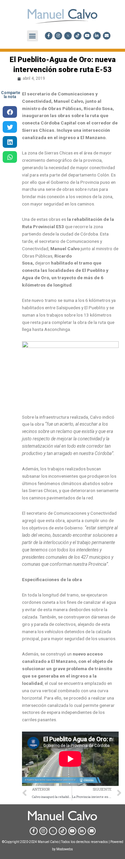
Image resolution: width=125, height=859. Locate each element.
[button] (32, 35)
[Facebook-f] (49, 36)
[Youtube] (87, 36)
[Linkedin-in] (97, 36)
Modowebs (64, 849)
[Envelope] (107, 36)
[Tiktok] (78, 36)
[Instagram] (58, 36)
